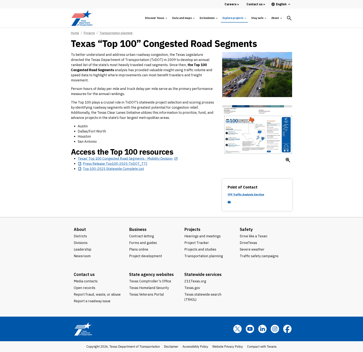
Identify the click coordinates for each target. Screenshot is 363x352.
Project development (145, 256)
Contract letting (141, 236)
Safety (246, 229)
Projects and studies (200, 249)
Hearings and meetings (202, 236)
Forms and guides (143, 243)
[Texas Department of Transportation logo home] (81, 18)
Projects (89, 33)
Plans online (138, 249)
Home (75, 33)
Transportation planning (116, 33)
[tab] (156, 18)
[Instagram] (275, 329)
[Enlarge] (288, 160)
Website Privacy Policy (227, 346)
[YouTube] (250, 329)
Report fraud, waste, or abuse (97, 294)
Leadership (82, 249)
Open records (84, 288)
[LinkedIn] (262, 329)
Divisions (81, 243)
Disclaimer (171, 346)
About (80, 229)
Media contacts (86, 281)
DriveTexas (248, 243)
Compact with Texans (262, 346)
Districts (80, 236)
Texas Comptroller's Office (150, 281)
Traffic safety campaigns (259, 256)
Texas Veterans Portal (146, 294)
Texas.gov (192, 288)
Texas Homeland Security (149, 288)
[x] (237, 329)
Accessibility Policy (195, 346)
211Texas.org (195, 281)
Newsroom (82, 256)
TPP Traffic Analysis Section (245, 194)
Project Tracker (196, 243)
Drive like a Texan (253, 236)
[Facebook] (287, 329)
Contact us (84, 274)
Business (138, 229)
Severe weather (252, 249)
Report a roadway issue (92, 301)
